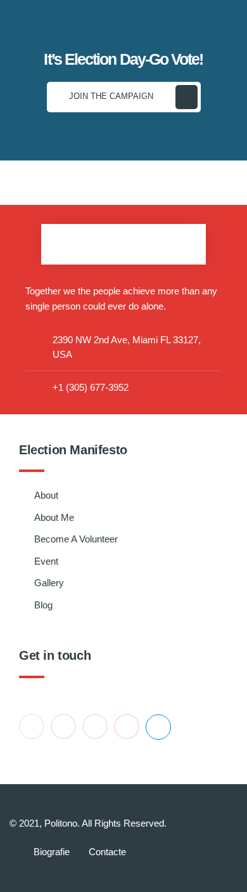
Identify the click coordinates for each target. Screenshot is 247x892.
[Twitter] (31, 726)
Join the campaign (111, 96)
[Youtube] (126, 726)
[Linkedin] (95, 726)
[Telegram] (158, 727)
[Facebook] (63, 726)
